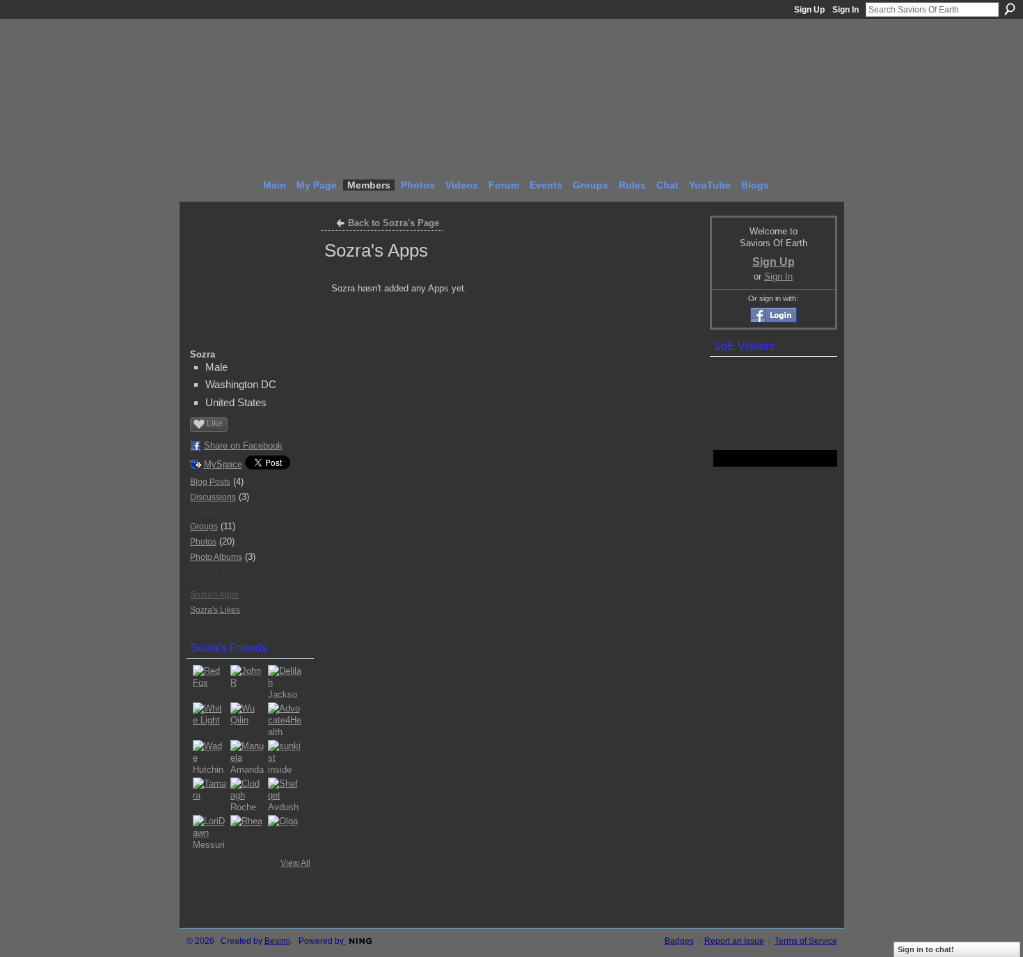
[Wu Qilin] (247, 719)
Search (1009, 9)
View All (295, 863)
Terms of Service (806, 941)
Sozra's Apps (214, 595)
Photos (203, 542)
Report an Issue (734, 941)
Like (215, 423)
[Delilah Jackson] (284, 681)
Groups (204, 526)
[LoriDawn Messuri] (209, 832)
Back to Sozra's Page (393, 223)
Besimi (277, 941)
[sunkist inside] (284, 756)
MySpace (223, 464)
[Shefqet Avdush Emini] (284, 794)
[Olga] (284, 832)
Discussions (213, 497)
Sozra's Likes (215, 610)
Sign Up (809, 10)
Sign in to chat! (926, 949)
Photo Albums (216, 557)
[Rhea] (247, 832)
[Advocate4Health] (284, 719)
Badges (679, 941)
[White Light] (209, 719)
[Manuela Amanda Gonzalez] (247, 756)
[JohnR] (247, 681)
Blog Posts (210, 482)
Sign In (845, 10)
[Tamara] (209, 794)
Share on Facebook (243, 445)
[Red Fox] (209, 681)
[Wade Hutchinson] (209, 756)
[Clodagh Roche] (247, 794)
